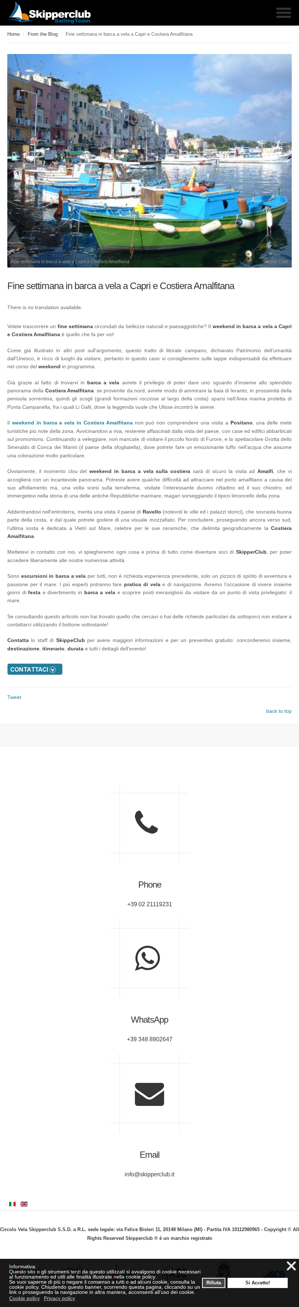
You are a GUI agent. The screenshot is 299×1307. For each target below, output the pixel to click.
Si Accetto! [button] (257, 1282)
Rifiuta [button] (213, 1282)
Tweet (14, 697)
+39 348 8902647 (149, 1039)
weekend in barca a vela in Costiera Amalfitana (72, 423)
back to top (279, 711)
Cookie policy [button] (24, 1298)
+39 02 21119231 (149, 904)
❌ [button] (291, 1266)
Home (13, 34)
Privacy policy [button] (59, 1298)
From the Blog (43, 34)
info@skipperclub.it (149, 1174)
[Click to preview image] (149, 266)
